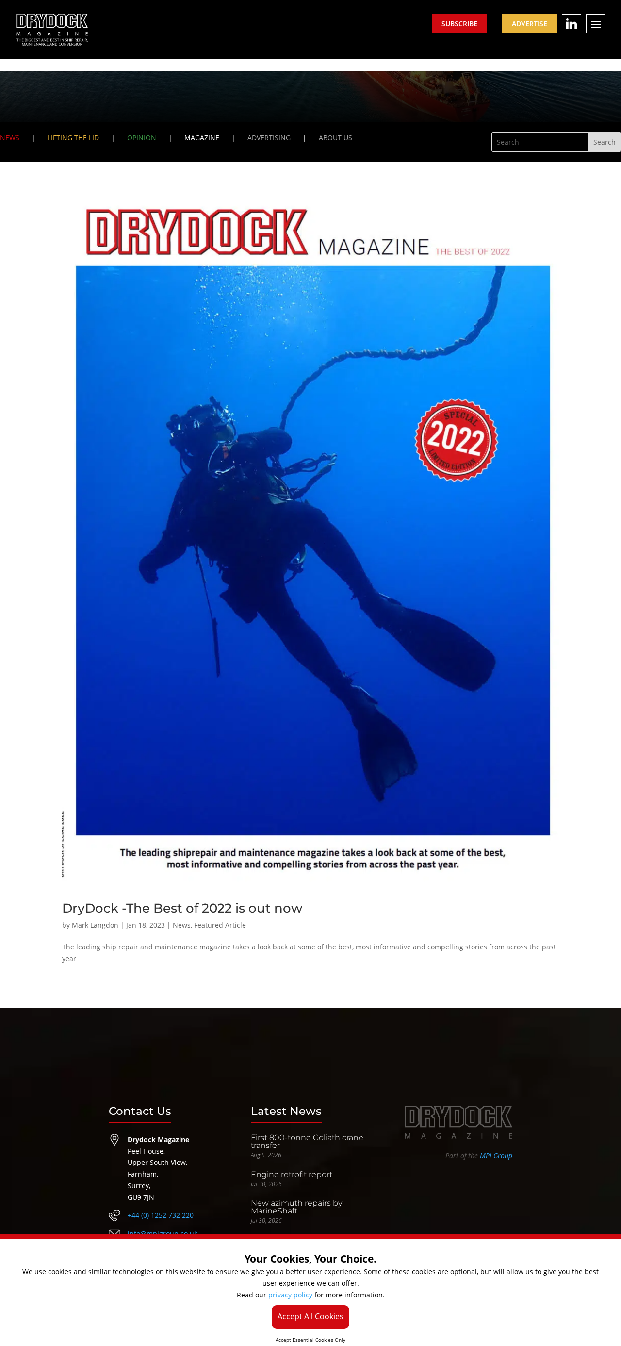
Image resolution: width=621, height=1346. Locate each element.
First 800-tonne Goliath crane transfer (307, 1141)
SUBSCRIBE (459, 23)
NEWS (9, 137)
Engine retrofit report (291, 1174)
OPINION (141, 137)
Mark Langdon (95, 925)
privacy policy (290, 1294)
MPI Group (496, 1155)
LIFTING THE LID (73, 137)
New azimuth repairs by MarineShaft (296, 1206)
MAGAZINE (201, 137)
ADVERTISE (529, 23)
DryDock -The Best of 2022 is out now (182, 908)
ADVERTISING (269, 137)
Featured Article (220, 925)
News (182, 925)
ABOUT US (335, 137)
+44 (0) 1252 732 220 (161, 1215)
